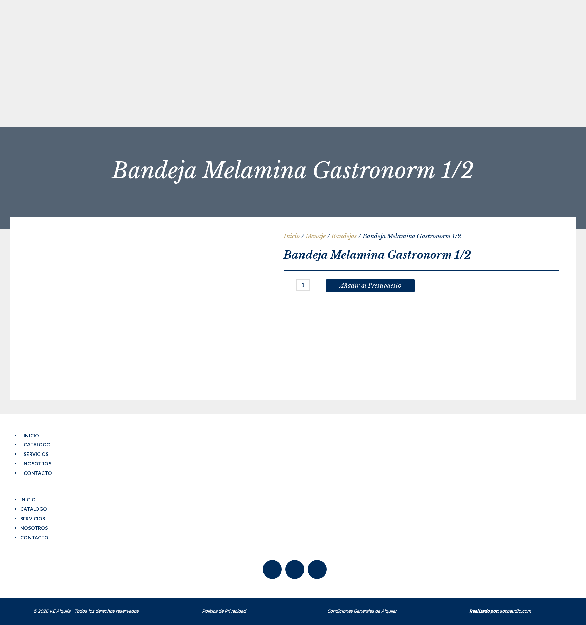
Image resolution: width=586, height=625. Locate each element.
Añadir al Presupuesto (370, 285)
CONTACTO (38, 473)
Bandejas (344, 236)
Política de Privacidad (224, 611)
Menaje (316, 236)
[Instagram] (317, 569)
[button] (295, 490)
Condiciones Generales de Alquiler (362, 611)
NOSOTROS (37, 463)
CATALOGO (37, 444)
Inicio (292, 236)
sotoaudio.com (500, 611)
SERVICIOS (36, 454)
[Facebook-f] (272, 569)
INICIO (31, 435)
